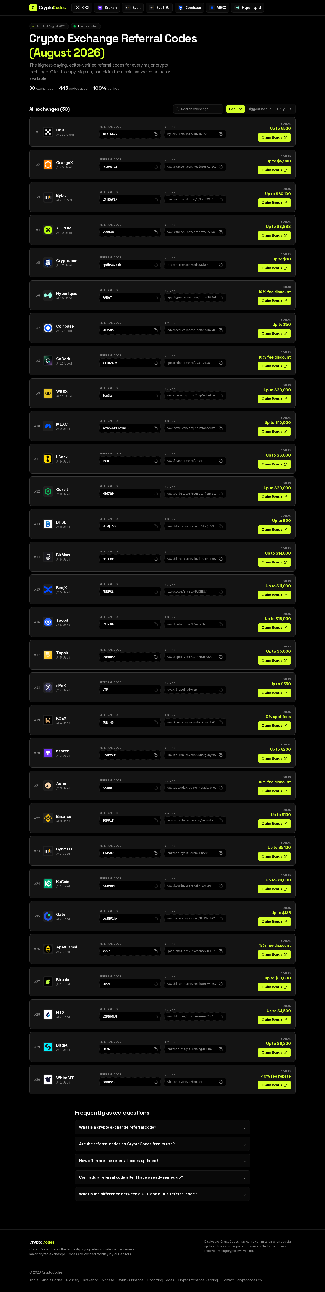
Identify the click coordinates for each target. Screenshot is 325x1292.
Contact (228, 1280)
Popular (235, 109)
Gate (60, 914)
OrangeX (64, 162)
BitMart (63, 554)
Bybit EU (64, 849)
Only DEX (284, 109)
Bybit (61, 195)
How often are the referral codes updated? (162, 1160)
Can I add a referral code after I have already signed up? (162, 1177)
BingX (61, 587)
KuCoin (62, 881)
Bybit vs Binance (130, 1280)
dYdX (61, 685)
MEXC (61, 424)
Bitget (62, 1045)
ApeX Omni (66, 947)
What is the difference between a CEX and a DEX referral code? (162, 1194)
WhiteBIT (65, 1077)
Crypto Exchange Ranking (198, 1280)
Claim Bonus (272, 137)
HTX (60, 1012)
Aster (61, 783)
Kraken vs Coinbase (98, 1280)
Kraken (62, 751)
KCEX (61, 718)
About (33, 1280)
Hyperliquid (66, 293)
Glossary (72, 1280)
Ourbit (62, 489)
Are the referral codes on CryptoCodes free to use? (162, 1143)
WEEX (62, 391)
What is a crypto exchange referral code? (162, 1127)
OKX (60, 130)
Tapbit (62, 653)
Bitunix (62, 979)
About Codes (52, 1280)
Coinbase (65, 326)
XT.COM (64, 228)
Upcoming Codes (160, 1280)
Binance (63, 816)
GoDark (63, 358)
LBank (62, 456)
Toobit (62, 620)
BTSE (61, 522)
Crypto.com (67, 260)
